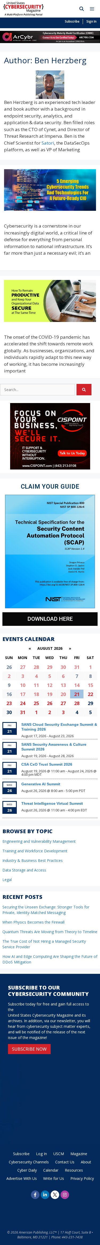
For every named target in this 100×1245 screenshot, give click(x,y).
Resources (74, 1170)
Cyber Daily (27, 1170)
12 (49, 685)
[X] (55, 1194)
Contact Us (64, 1161)
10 (22, 685)
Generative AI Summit (40, 784)
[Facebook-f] (35, 1194)
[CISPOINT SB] (50, 468)
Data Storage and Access (24, 870)
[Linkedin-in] (45, 1194)
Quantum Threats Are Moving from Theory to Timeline (49, 931)
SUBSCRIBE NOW (29, 1049)
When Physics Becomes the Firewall (33, 922)
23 (9, 703)
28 (36, 667)
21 (76, 694)
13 (63, 685)
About (86, 1161)
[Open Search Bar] (82, 9)
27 (22, 667)
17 (22, 694)
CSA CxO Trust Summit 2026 (46, 764)
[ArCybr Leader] (50, 41)
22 (90, 694)
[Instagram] (65, 1194)
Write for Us (53, 1178)
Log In (41, 1153)
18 (36, 694)
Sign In (91, 21)
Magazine (78, 1153)
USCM (58, 1153)
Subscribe (72, 21)
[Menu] (93, 9)
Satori (48, 143)
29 (49, 667)
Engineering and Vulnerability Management (39, 841)
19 (49, 694)
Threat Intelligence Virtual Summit (52, 803)
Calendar (50, 1170)
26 (49, 703)
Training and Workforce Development (34, 850)
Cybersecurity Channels (29, 1161)
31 (76, 667)
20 (63, 694)
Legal (7, 879)
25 (36, 703)
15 (90, 685)
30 (63, 667)
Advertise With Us (21, 1178)
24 (22, 703)
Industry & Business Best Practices (32, 860)
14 (76, 685)
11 (36, 685)
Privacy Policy (82, 1178)
